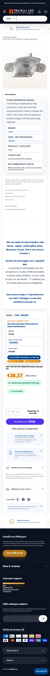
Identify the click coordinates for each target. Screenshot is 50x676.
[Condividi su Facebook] (23, 499)
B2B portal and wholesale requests (14, 583)
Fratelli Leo (13, 669)
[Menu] (4, 12)
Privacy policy (7, 591)
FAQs (4, 585)
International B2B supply (33, 361)
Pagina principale (9, 37)
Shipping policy (7, 587)
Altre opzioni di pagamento (25, 428)
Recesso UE (41, 671)
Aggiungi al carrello (32, 412)
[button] (45, 12)
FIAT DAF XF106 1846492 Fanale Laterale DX (20, 39)
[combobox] (25, 18)
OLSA (9, 315)
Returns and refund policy (11, 589)
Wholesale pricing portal (15, 361)
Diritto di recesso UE (13, 629)
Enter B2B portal (15, 553)
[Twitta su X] (17, 499)
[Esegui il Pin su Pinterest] (29, 499)
